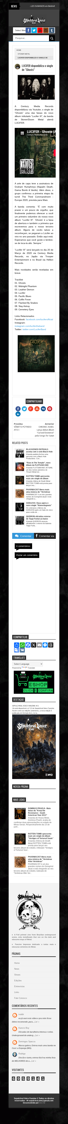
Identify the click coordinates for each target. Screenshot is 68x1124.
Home (17, 963)
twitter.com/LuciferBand (34, 329)
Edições (18, 980)
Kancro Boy (24, 1028)
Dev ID (42, 1103)
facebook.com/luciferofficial (39, 319)
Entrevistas (19, 986)
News (16, 969)
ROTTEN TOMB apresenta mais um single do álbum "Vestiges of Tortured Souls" (40, 836)
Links (16, 992)
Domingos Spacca (27, 1041)
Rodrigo (22, 1053)
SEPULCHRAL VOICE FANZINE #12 (25, 706)
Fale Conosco (20, 998)
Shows (17, 975)
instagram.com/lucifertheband (29, 326)
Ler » (37, 1022)
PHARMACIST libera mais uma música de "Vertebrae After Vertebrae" (40, 859)
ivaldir (21, 1014)
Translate (31, 668)
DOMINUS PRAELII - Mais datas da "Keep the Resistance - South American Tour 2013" (39, 811)
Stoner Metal (24, 54)
